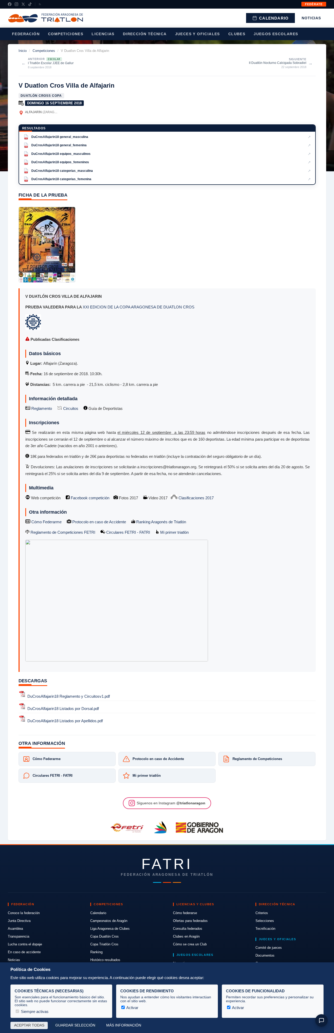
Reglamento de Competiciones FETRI (62, 532)
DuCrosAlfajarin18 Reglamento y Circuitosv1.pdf (68, 696)
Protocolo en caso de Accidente (98, 522)
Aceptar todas (29, 1025)
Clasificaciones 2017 (195, 498)
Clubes (236, 34)
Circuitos (70, 408)
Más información (123, 1025)
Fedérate (314, 4)
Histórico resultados (105, 960)
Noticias (311, 18)
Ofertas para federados (190, 921)
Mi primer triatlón (174, 532)
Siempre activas (34, 1011)
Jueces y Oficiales (197, 34)
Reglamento (41, 408)
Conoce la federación (24, 913)
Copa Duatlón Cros (104, 936)
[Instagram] (16, 4)
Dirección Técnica (145, 34)
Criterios (261, 913)
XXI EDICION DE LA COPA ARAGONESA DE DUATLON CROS (138, 307)
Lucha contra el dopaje (25, 944)
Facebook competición (89, 498)
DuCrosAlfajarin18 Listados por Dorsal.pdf (63, 708)
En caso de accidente (24, 952)
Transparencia (18, 936)
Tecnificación (265, 929)
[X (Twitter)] (23, 4)
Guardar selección (75, 1025)
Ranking (96, 952)
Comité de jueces (268, 948)
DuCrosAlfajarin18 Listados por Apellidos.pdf (65, 721)
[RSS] (39, 4)
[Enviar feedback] (321, 1020)
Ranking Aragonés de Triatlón (160, 522)
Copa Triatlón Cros (104, 944)
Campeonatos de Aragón (108, 921)
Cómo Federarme (46, 522)
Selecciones (264, 921)
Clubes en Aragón (186, 936)
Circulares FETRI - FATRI (127, 532)
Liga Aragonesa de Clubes (110, 929)
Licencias (103, 34)
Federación (26, 34)
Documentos (265, 955)
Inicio (23, 51)
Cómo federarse (185, 913)
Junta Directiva (19, 921)
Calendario (274, 18)
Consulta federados (187, 929)
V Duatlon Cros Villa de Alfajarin (67, 85)
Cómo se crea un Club (190, 944)
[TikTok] (30, 4)
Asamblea (15, 929)
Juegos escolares (276, 34)
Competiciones (65, 34)
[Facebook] (9, 4)
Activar (132, 1007)
